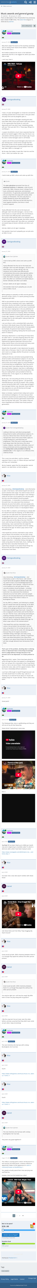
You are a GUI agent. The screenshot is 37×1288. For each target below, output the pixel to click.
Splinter (5, 16)
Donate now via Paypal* (11, 1235)
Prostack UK (12, 1258)
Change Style (32, 1278)
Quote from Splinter (12, 256)
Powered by (18, 1285)
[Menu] (34, 2)
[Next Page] (22, 1215)
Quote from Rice (11, 573)
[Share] (34, 25)
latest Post (23, 20)
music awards (5, 1271)
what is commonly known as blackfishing (16, 1166)
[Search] (25, 2)
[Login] (30, 2)
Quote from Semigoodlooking (14, 428)
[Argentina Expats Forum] (9, 2)
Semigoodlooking (19, 489)
